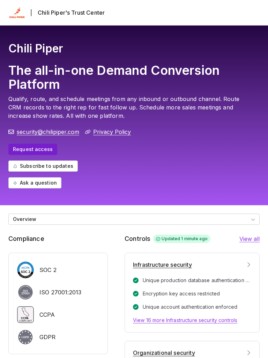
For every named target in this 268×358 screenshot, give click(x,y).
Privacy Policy (112, 131)
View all (249, 238)
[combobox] (134, 219)
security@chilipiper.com (48, 131)
